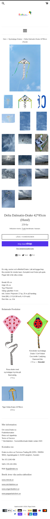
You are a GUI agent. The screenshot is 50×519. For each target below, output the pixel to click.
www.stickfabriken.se (10, 484)
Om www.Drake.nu (9, 430)
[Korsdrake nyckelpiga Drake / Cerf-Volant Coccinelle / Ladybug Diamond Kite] (37, 330)
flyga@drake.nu (12, 469)
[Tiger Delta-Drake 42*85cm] (12, 393)
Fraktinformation (8, 433)
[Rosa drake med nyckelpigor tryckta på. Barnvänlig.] (12, 340)
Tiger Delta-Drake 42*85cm (12, 407)
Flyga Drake (31, 506)
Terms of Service (8, 438)
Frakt (24, 228)
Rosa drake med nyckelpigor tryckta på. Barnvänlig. (12, 372)
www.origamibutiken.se (10, 489)
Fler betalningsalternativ (25, 249)
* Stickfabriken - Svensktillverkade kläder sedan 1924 (22, 441)
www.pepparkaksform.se (11, 494)
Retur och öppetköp (9, 435)
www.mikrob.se (7, 480)
